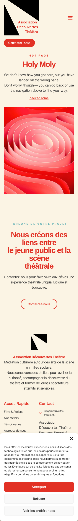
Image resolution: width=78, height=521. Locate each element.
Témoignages (12, 424)
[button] (71, 438)
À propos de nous (15, 430)
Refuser (39, 499)
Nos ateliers (11, 418)
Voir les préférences (39, 511)
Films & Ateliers (13, 411)
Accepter (39, 487)
